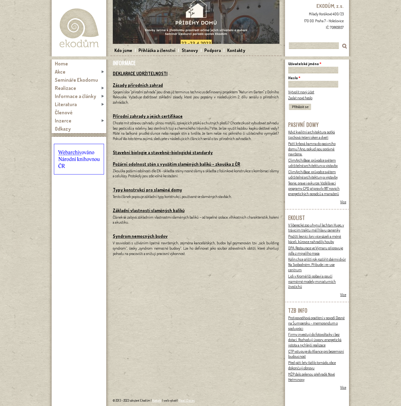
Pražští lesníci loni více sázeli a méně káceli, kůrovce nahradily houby (314, 239)
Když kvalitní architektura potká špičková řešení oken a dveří (311, 135)
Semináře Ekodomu (76, 80)
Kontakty (236, 50)
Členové (64, 112)
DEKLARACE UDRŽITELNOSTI (140, 73)
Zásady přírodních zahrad (138, 85)
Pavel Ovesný (187, 400)
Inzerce (63, 120)
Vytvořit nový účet (301, 92)
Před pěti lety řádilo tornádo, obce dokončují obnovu (312, 365)
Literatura (66, 104)
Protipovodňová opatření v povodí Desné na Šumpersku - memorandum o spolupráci (316, 323)
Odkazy (63, 129)
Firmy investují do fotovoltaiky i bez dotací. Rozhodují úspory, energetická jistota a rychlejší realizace (314, 339)
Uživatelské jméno (304, 63)
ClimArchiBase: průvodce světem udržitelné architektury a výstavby (313, 163)
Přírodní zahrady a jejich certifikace (148, 116)
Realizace (65, 88)
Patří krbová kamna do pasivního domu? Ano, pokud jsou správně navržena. (312, 149)
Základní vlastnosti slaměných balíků (149, 210)
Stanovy (190, 50)
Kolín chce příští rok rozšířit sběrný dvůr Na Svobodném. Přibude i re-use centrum (317, 264)
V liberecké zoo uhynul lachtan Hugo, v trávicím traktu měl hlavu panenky (316, 228)
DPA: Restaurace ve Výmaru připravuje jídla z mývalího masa (315, 251)
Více (343, 202)
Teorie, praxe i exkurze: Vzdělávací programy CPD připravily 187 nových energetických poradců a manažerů (314, 188)
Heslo (294, 77)
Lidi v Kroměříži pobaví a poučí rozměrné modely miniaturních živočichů (312, 281)
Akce (60, 72)
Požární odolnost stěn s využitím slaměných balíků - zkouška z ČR (176, 164)
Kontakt (156, 400)
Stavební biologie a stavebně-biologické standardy (163, 152)
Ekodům (79, 28)
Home (61, 63)
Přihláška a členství (156, 50)
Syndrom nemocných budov (140, 236)
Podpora (212, 50)
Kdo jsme (123, 50)
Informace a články (75, 96)
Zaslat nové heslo (300, 98)
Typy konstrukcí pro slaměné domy (147, 189)
